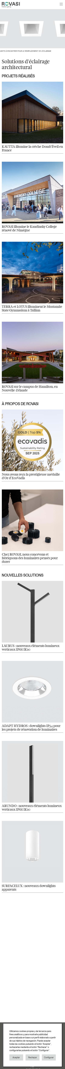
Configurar (49, 1057)
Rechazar (32, 1057)
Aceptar (16, 1057)
